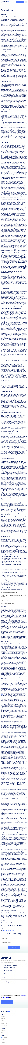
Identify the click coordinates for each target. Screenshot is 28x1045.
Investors (3, 1018)
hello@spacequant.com (8, 930)
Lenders (3, 1016)
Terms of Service (5, 997)
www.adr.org (3, 694)
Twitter (4, 1039)
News (2, 1032)
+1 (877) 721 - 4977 (7, 970)
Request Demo (20, 1)
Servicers (3, 1020)
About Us (3, 1030)
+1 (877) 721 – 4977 (10, 928)
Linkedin (4, 1037)
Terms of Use (4, 1023)
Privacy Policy (23, 995)
